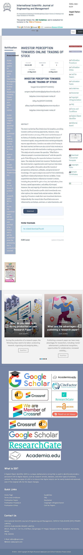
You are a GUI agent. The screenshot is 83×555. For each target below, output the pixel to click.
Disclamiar (75, 93)
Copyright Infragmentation (54, 503)
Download (30, 211)
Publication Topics (11, 500)
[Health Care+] (10, 272)
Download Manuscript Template (73, 157)
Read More (23, 350)
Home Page (8, 495)
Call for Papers (49, 505)
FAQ (72, 104)
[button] (33, 31)
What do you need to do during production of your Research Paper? (23, 326)
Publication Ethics (11, 505)
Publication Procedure (12, 503)
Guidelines (75, 88)
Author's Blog (23, 318)
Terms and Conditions (12, 498)
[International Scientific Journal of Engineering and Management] (7, 7)
